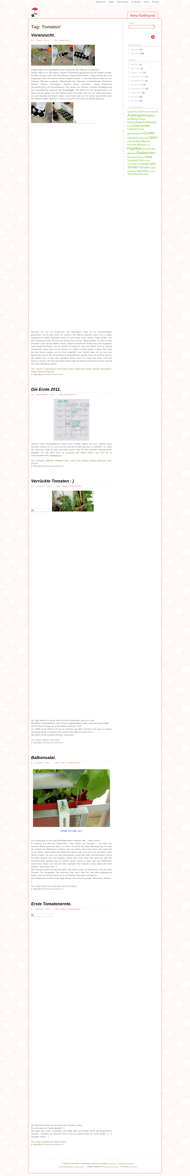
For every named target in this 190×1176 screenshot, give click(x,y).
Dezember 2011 (138, 76)
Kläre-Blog (122, 2)
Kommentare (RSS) (77, 1167)
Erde (129, 126)
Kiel (147, 138)
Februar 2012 (137, 72)
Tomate (34, 371)
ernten (72, 460)
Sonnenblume (106, 368)
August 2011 (136, 93)
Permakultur (148, 148)
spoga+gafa (148, 163)
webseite (152, 171)
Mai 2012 (135, 64)
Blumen (135, 119)
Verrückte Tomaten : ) (52, 481)
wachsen (143, 170)
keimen (71, 368)
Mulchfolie (131, 145)
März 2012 (135, 68)
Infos (146, 2)
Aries (33, 93)
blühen (143, 119)
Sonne (147, 160)
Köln (129, 141)
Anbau (146, 112)
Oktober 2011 (137, 84)
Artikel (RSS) (63, 1167)
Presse (155, 2)
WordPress (133, 1167)
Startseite (101, 2)
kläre (153, 137)
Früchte (140, 129)
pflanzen (131, 153)
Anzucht (39, 368)
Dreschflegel (68, 90)
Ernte (67, 460)
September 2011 (138, 89)
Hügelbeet (132, 137)
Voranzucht (49, 371)
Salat (109, 460)
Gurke (78, 460)
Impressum (112, 1163)
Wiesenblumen (135, 174)
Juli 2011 (134, 97)
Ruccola (66, 886)
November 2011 (138, 80)
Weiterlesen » (56, 455)
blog (129, 119)
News (111, 2)
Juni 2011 (135, 101)
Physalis (96, 368)
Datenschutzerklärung (126, 1163)
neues (149, 145)
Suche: (132, 23)
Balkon (150, 115)
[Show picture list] (71, 831)
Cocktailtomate (50, 368)
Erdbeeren (50, 460)
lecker (49, 886)
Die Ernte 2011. (46, 389)
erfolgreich (59, 460)
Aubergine (40, 460)
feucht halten (62, 368)
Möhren (85, 460)
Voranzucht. (43, 35)
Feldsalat (132, 129)
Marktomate (80, 368)
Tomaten (41, 371)
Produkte (136, 2)
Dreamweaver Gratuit (110, 1167)
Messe (145, 141)
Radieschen (101, 460)
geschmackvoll (47, 1141)
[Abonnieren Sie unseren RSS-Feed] (139, 37)
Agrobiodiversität (134, 112)
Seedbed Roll (135, 160)
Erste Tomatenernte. (51, 904)
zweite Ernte (55, 739)
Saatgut (140, 157)
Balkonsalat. (43, 757)
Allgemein (135, 49)
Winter (146, 174)
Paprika (89, 368)
